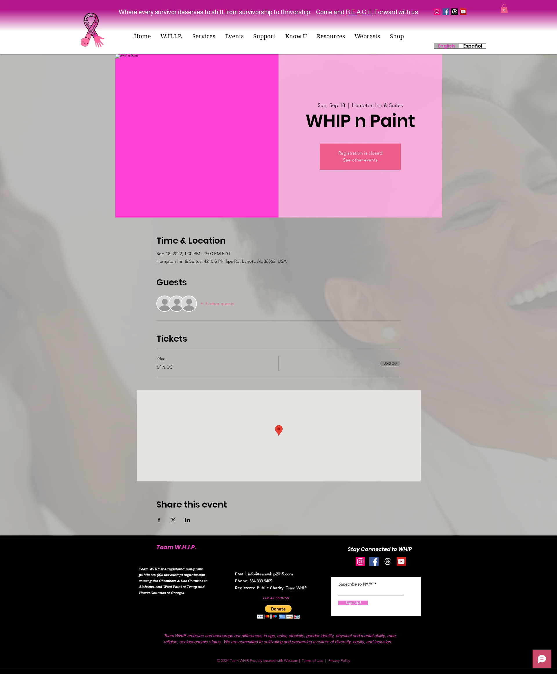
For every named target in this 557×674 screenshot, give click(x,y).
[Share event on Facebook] (159, 520)
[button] (172, 36)
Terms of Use (312, 660)
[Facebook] (374, 561)
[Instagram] (360, 561)
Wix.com (291, 660)
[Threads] (454, 11)
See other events (360, 160)
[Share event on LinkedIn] (187, 520)
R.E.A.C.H (359, 12)
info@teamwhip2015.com (270, 574)
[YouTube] (463, 11)
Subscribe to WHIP (355, 584)
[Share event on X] (173, 520)
